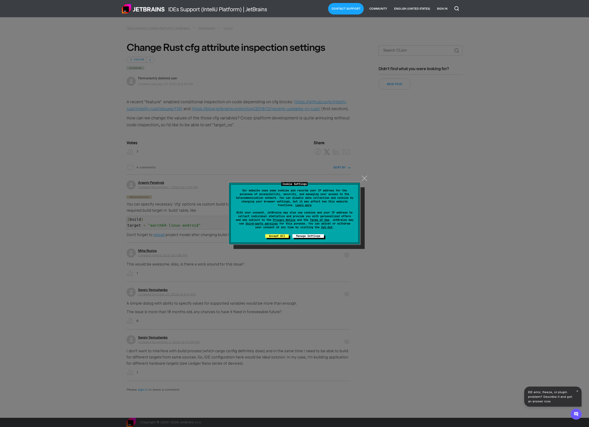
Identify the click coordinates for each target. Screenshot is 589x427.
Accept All (277, 236)
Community (378, 8)
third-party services (261, 223)
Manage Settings (308, 236)
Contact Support (346, 8)
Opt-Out (326, 227)
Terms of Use (319, 220)
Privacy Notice (284, 220)
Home (143, 8)
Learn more (303, 205)
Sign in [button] (442, 8)
